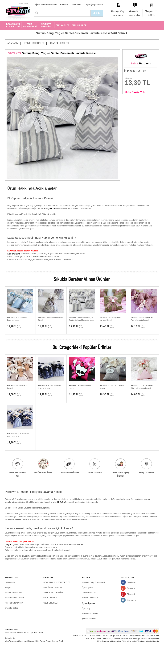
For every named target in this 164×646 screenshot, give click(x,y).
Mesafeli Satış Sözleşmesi (93, 582)
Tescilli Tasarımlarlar (14, 593)
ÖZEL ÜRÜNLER (79, 25)
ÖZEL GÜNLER (62, 25)
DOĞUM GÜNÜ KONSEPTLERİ (13, 25)
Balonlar (64, 5)
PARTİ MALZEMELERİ (30, 25)
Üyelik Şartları (88, 587)
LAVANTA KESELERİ (59, 43)
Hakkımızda (10, 582)
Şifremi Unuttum (89, 619)
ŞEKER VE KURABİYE (46, 25)
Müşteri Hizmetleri (90, 598)
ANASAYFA (13, 43)
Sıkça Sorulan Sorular (14, 598)
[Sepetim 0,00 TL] (151, 1)
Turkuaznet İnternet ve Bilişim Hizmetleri (119, 641)
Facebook (131, 582)
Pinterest (131, 594)
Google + (131, 588)
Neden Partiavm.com (14, 603)
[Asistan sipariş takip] (135, 1)
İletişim (8, 587)
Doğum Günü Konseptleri (45, 5)
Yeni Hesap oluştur (90, 614)
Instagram (131, 600)
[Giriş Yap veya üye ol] (118, 1)
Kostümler (76, 5)
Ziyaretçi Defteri (11, 608)
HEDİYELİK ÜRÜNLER (33, 43)
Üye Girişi (86, 608)
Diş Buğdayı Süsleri (94, 5)
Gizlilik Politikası (89, 593)
